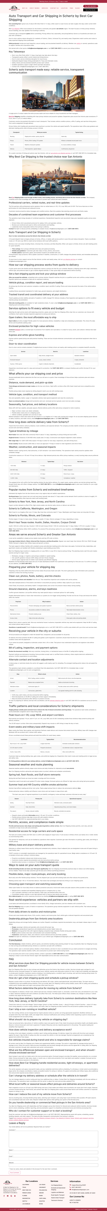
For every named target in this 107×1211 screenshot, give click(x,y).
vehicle (79, 43)
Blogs (77, 8)
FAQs (71, 8)
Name (11, 1150)
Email (11, 1156)
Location (64, 8)
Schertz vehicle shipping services (19, 1120)
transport (18, 329)
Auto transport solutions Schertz (23, 1118)
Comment (12, 1130)
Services (45, 8)
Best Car (11, 116)
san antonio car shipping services (61, 153)
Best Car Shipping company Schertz (44, 1118)
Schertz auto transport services (84, 1118)
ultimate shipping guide (57, 700)
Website (11, 1162)
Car (13, 197)
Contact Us (54, 8)
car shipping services (69, 259)
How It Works (34, 8)
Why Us (24, 8)
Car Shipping (16, 28)
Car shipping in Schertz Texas (65, 1118)
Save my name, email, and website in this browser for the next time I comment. (33, 1169)
